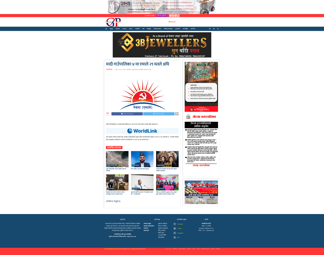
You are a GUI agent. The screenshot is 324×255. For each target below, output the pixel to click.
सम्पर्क (198, 249)
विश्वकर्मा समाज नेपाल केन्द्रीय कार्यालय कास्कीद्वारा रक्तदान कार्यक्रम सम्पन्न (115, 193)
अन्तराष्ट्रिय (185, 29)
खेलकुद (149, 29)
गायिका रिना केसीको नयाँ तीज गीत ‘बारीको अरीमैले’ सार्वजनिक (166, 170)
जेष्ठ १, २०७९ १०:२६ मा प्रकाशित (123, 69)
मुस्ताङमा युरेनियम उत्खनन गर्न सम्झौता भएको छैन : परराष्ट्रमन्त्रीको (142, 193)
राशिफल (188, 249)
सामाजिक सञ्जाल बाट (205, 249)
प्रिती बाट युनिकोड (161, 15)
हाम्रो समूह (218, 249)
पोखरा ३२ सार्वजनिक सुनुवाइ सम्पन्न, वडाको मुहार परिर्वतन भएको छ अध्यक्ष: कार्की (166, 193)
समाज (130, 29)
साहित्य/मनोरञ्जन (168, 29)
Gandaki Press (126, 249)
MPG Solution (142, 249)
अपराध (124, 29)
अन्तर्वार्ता (177, 29)
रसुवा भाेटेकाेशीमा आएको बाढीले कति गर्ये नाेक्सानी (116, 170)
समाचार (118, 29)
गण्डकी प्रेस (109, 69)
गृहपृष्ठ (111, 29)
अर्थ (143, 29)
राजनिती (137, 29)
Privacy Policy (168, 249)
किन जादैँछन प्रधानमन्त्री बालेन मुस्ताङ (140, 169)
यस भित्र (193, 29)
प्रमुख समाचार (135, 69)
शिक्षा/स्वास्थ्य (157, 29)
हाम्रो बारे (212, 249)
